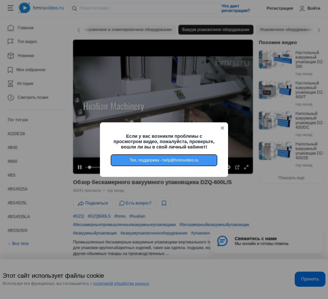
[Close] (222, 128)
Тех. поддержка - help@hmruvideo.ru (164, 160)
